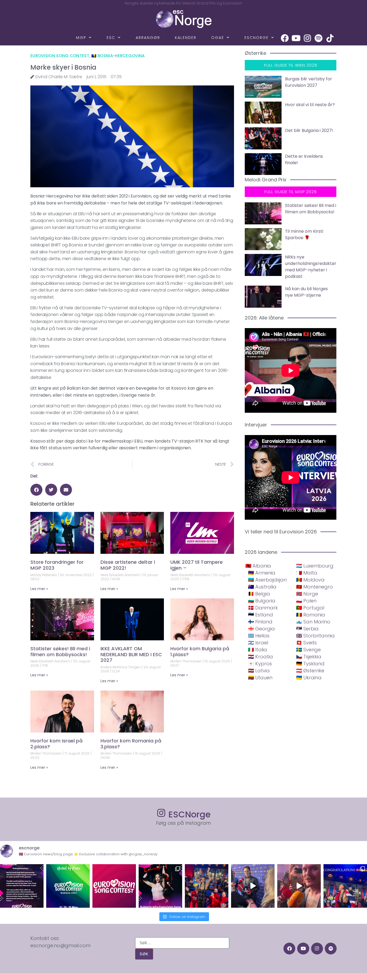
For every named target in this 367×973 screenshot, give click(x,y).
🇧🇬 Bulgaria (261, 600)
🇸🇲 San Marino (313, 621)
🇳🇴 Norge (307, 593)
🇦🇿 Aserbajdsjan (267, 579)
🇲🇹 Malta (306, 572)
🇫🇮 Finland (260, 621)
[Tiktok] (330, 38)
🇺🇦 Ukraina (309, 677)
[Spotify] (319, 38)
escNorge (256, 37)
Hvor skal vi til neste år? (310, 105)
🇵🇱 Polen (306, 600)
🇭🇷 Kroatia (260, 656)
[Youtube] (296, 38)
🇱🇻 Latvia (259, 670)
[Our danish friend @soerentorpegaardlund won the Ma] (253, 886)
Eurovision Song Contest (59, 56)
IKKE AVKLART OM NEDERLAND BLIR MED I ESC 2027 (131, 654)
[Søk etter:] (182, 943)
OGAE (217, 37)
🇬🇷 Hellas (258, 635)
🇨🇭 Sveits (306, 642)
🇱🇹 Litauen (260, 677)
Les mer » (39, 588)
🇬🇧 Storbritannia (315, 635)
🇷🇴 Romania (310, 614)
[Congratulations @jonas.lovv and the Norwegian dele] (345, 886)
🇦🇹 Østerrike (310, 670)
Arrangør (148, 37)
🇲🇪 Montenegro (314, 586)
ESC (111, 37)
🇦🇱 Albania (258, 565)
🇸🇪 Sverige (308, 649)
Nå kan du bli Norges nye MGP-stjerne (306, 292)
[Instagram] (307, 38)
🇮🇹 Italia (257, 649)
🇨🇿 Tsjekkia (308, 656)
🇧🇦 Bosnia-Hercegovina (118, 56)
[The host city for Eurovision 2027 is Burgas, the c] (68, 886)
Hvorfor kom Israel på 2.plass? (56, 743)
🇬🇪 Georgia (261, 628)
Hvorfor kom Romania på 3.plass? (130, 743)
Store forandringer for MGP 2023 (57, 565)
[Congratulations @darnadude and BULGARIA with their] (160, 886)
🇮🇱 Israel (258, 642)
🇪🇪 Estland (260, 614)
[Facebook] (285, 38)
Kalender (185, 37)
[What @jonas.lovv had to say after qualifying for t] (299, 886)
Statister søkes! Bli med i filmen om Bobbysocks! (60, 651)
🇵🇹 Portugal (310, 607)
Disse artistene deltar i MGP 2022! (127, 565)
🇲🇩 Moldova (310, 579)
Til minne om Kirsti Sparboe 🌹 (304, 234)
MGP (81, 37)
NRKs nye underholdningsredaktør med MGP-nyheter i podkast (310, 266)
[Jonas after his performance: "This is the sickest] (206, 886)
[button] (36, 490)
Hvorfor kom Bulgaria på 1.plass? (199, 651)
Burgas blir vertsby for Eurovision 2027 (308, 82)
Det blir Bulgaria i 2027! (309, 130)
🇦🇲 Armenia (261, 572)
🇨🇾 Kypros (260, 663)
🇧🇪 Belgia (259, 593)
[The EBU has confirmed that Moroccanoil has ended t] (22, 886)
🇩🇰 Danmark (263, 607)
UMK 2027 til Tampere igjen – (196, 565)
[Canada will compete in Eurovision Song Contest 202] (114, 886)
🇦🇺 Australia (262, 586)
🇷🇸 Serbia (307, 628)
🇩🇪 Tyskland (310, 663)
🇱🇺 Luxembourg (314, 565)
